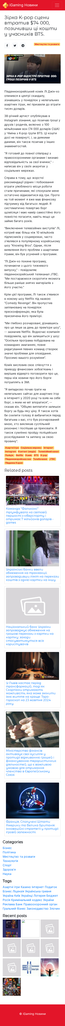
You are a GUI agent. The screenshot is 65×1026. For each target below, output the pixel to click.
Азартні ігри (12, 447)
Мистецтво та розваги (47, 44)
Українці (27, 895)
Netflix (19, 455)
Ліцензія (18, 891)
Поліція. (9, 455)
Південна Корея (14, 462)
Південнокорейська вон (18, 459)
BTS (36, 455)
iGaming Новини (23, 5)
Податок (51, 887)
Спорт (7, 865)
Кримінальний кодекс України (32, 900)
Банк (19, 904)
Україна (8, 895)
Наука (7, 874)
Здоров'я (9, 869)
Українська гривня (38, 891)
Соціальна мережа (31, 447)
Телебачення (40, 459)
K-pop (44, 455)
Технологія (10, 861)
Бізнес (7, 848)
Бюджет (52, 895)
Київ (17, 895)
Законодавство (38, 908)
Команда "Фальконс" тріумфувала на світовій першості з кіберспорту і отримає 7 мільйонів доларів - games (29, 515)
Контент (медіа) (27, 451)
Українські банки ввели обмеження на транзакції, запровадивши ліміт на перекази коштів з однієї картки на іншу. (32, 575)
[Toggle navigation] (57, 5)
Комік (28, 455)
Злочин (54, 908)
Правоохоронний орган (40, 904)
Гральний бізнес (14, 908)
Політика (9, 852)
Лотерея (40, 895)
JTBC (52, 459)
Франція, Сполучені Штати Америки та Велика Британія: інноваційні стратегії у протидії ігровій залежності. (32, 827)
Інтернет (48, 447)
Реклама (9, 904)
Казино (26, 887)
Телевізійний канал (48, 451)
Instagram (10, 451)
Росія (6, 900)
